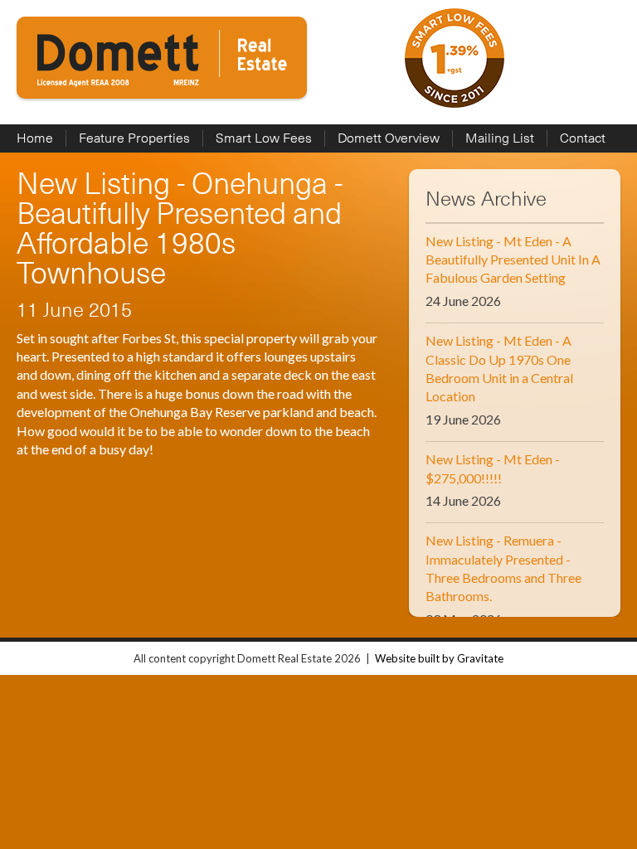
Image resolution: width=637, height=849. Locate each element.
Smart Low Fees (264, 138)
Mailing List (499, 138)
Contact (582, 138)
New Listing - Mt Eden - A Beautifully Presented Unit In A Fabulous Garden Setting (513, 259)
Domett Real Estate (162, 58)
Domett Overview (389, 138)
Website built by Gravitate (439, 658)
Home (35, 138)
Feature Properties (134, 138)
